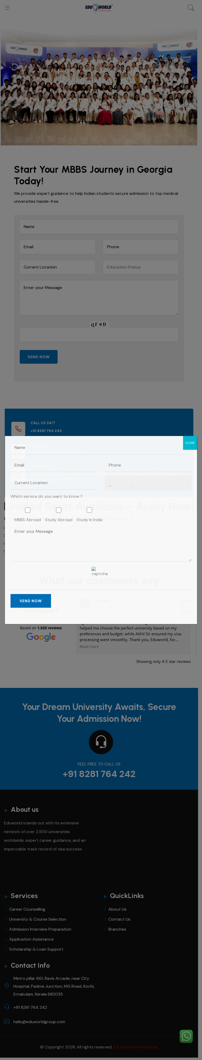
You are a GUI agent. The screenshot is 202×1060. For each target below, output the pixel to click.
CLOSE (190, 443)
